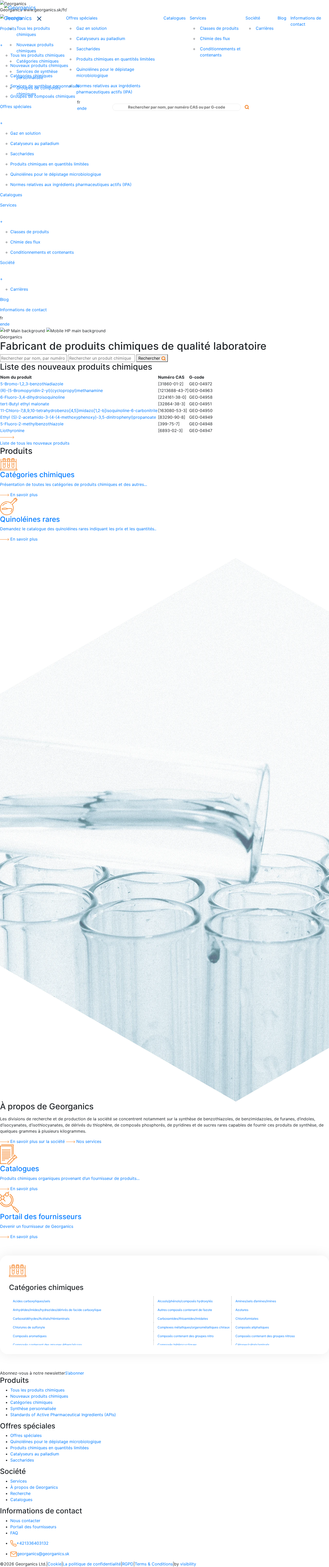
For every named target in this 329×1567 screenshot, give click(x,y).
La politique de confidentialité (92, 1563)
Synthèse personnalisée (33, 1408)
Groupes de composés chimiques (38, 90)
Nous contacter (25, 1520)
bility (188, 1563)
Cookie (54, 1563)
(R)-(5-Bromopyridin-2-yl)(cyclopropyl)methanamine (51, 390)
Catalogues (174, 18)
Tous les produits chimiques (33, 31)
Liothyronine (12, 430)
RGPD (127, 1563)
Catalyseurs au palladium (100, 38)
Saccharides (88, 48)
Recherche (20, 1493)
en (79, 108)
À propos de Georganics (34, 1487)
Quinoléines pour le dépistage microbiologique (105, 72)
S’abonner (74, 1373)
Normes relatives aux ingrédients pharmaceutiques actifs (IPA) (108, 88)
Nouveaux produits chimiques (34, 47)
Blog (282, 18)
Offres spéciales (81, 18)
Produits (14, 18)
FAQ (14, 1532)
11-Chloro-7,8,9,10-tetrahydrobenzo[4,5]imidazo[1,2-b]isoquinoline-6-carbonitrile (79, 410)
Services (198, 18)
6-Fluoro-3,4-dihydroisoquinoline (32, 397)
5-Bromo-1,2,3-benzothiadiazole (31, 383)
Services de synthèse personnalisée (37, 74)
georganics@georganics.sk (43, 1553)
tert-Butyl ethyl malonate (24, 403)
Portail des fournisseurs (33, 1526)
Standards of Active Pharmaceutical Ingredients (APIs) (63, 1414)
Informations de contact (305, 21)
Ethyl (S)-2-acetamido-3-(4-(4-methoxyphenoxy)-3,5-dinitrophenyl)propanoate (78, 417)
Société (252, 18)
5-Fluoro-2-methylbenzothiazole (31, 423)
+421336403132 (32, 1543)
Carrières (264, 28)
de (84, 108)
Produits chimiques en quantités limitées (115, 59)
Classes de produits (219, 28)
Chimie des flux (215, 38)
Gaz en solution (91, 28)
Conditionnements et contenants (220, 51)
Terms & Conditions (154, 1563)
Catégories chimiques (37, 61)
